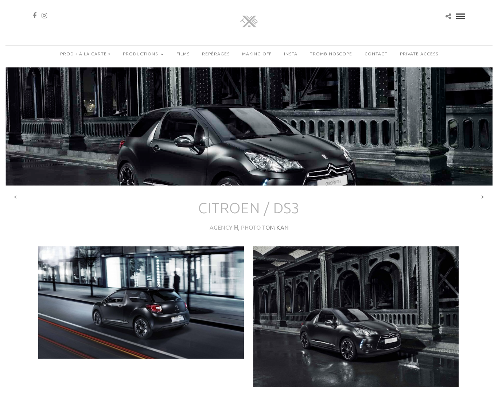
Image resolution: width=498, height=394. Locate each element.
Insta (290, 53)
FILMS (183, 53)
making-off (257, 53)
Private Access (419, 53)
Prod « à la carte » (85, 53)
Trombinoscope (331, 53)
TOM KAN (275, 227)
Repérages (216, 53)
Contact (376, 53)
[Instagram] (44, 15)
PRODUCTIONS (140, 53)
